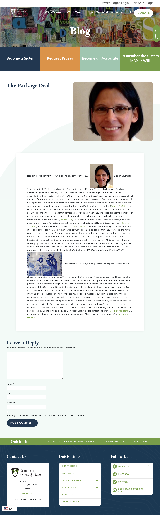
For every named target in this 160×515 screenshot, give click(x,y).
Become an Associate (100, 59)
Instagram (124, 474)
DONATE (143, 13)
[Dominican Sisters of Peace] (18, 13)
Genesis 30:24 (118, 206)
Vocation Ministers (119, 311)
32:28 (72, 227)
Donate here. (70, 466)
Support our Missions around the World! (72, 441)
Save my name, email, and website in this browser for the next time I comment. (45, 416)
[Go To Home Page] (26, 473)
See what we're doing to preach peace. (126, 441)
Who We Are (52, 12)
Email (10, 394)
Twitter (123, 482)
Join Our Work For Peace (106, 12)
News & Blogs (143, 3)
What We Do (75, 12)
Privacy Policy (71, 502)
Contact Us (68, 473)
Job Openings (70, 488)
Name (10, 384)
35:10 (83, 227)
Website (11, 403)
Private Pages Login (114, 3)
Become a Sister (20, 59)
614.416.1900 (28, 493)
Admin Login (69, 495)
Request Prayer (60, 59)
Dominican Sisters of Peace (130, 490)
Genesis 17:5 (66, 220)
